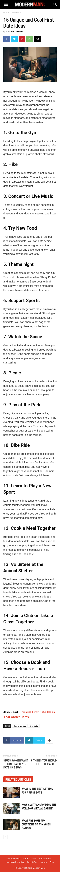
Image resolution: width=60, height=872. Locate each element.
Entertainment (13, 858)
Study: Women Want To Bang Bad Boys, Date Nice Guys (15, 764)
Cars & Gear (45, 858)
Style (52, 862)
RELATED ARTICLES (18, 780)
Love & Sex (17, 12)
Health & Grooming (15, 862)
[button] (55, 4)
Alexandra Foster (14, 31)
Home (6, 12)
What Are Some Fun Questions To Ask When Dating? (36, 824)
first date (34, 726)
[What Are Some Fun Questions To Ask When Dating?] (11, 824)
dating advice (20, 726)
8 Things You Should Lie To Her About (44, 762)
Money (43, 862)
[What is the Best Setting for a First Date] (11, 792)
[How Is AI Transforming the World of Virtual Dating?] (11, 808)
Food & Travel (29, 858)
